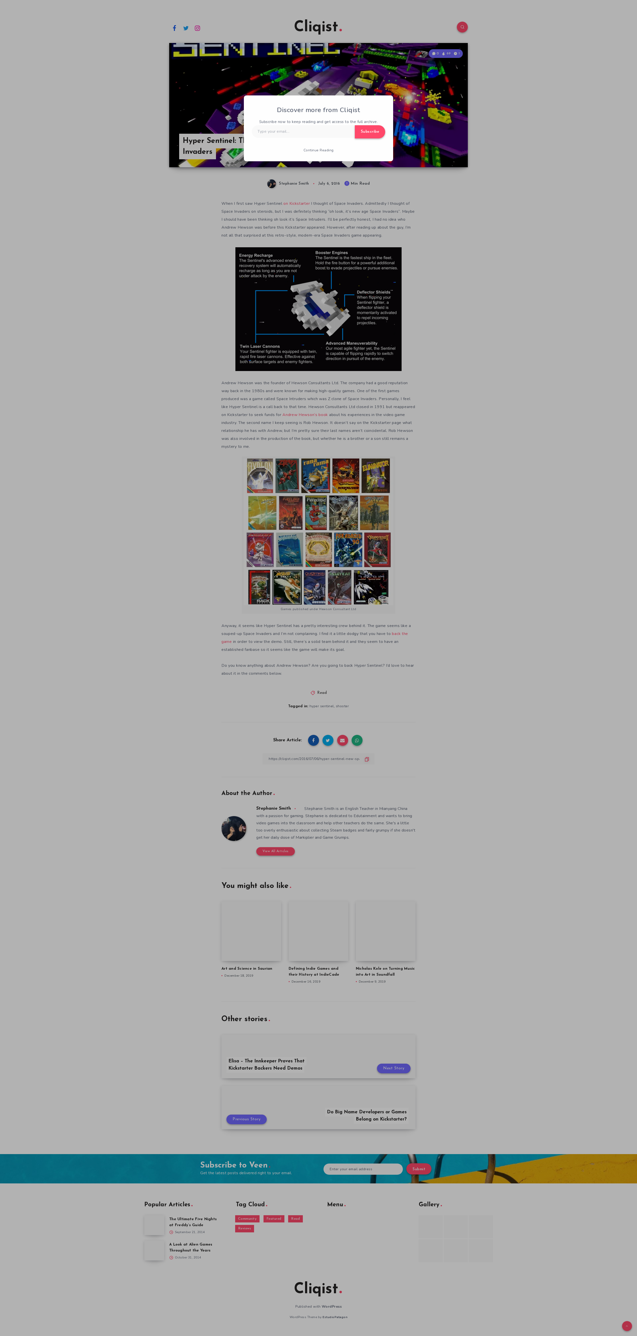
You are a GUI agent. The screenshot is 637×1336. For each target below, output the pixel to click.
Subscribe (370, 132)
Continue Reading (319, 150)
